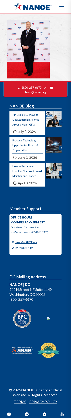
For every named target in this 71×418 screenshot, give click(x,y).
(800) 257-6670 (21, 299)
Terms (20, 402)
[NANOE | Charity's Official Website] (32, 6)
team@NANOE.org (26, 242)
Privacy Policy (43, 402)
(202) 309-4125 (24, 248)
